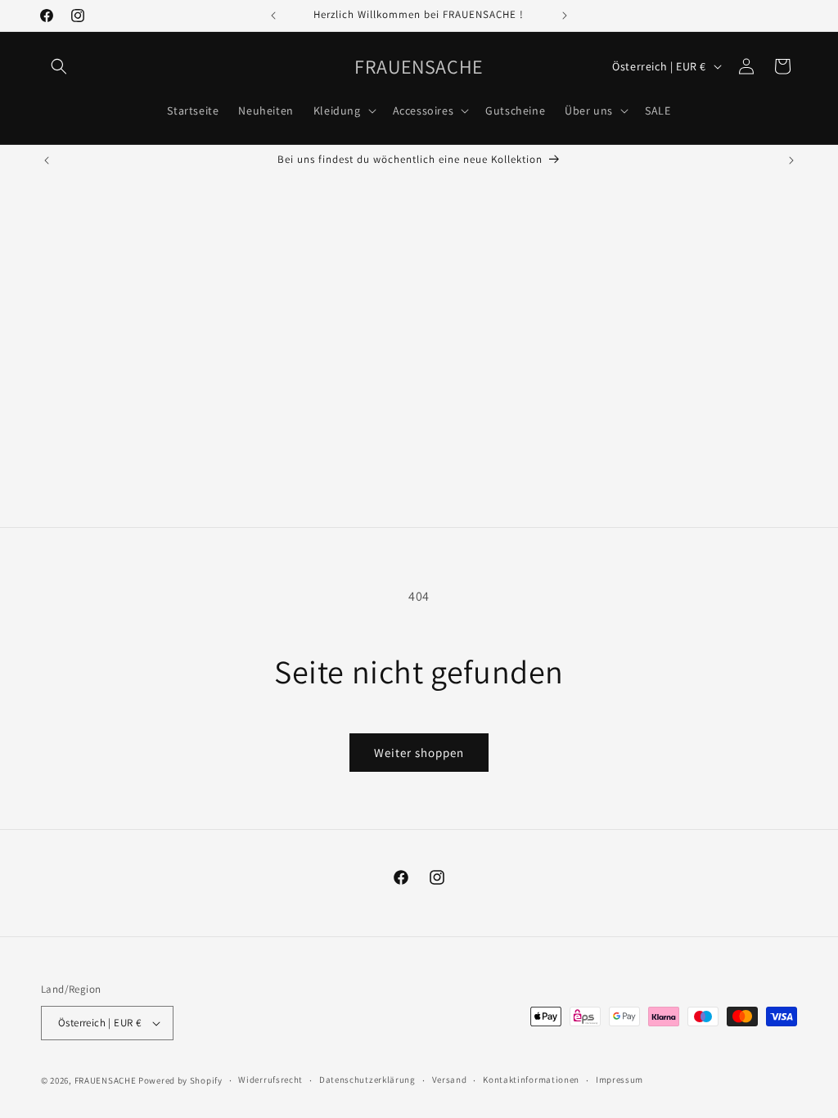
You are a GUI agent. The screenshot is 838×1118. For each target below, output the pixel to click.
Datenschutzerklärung (367, 1079)
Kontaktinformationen (531, 1079)
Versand (449, 1079)
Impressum (619, 1079)
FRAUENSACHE (106, 1080)
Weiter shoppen (419, 752)
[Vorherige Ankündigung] (273, 15)
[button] (59, 66)
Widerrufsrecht (270, 1079)
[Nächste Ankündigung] (565, 15)
